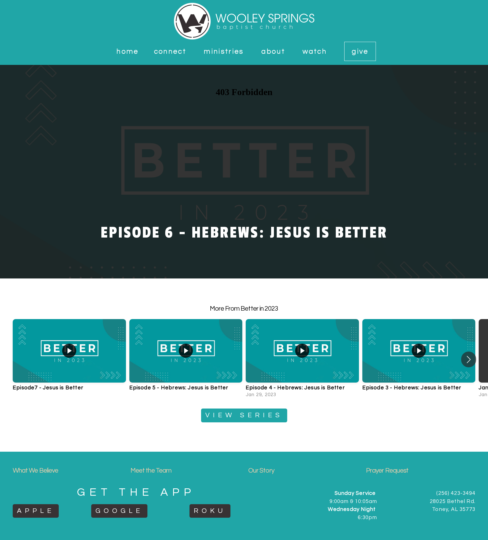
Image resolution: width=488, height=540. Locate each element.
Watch (315, 51)
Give (360, 51)
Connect (171, 51)
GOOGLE (119, 510)
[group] (69, 359)
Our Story (261, 470)
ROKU (210, 510)
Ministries (225, 51)
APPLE (36, 510)
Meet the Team (150, 470)
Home (127, 51)
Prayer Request (387, 470)
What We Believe (35, 470)
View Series (244, 415)
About (274, 51)
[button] (468, 359)
